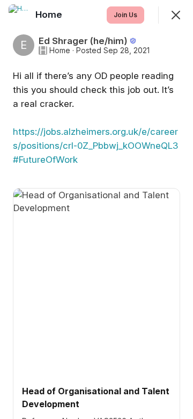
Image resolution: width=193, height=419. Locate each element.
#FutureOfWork (45, 159)
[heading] (49, 14)
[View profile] (19, 15)
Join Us (125, 15)
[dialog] (96, 209)
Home (59, 50)
